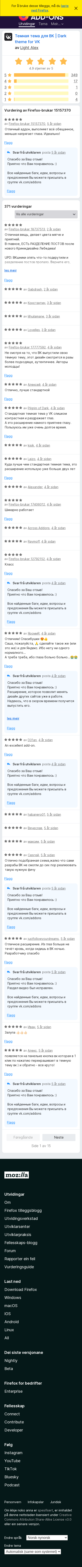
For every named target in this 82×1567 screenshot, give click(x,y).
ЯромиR (34, 633)
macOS (10, 1305)
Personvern (12, 1502)
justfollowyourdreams (43, 939)
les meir (10, 270)
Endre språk (13, 1538)
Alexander (35, 487)
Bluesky (11, 1477)
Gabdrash (35, 289)
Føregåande (23, 1137)
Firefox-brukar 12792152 (27, 559)
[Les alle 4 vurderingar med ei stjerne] (41, 99)
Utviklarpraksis (17, 1234)
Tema (42, 24)
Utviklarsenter (17, 1226)
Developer (13, 1430)
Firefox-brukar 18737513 (27, 229)
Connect (12, 1414)
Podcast (12, 1485)
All (6, 1338)
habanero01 (36, 814)
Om (7, 1202)
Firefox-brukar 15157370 (27, 124)
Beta (8, 1368)
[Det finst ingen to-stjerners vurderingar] (41, 93)
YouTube (12, 1460)
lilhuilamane (36, 316)
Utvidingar (27, 24)
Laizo (31, 459)
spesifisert (45, 1510)
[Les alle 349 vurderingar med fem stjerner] (41, 75)
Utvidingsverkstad (21, 1218)
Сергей (33, 855)
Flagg (8, 142)
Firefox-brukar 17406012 (27, 504)
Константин (36, 303)
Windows (12, 1297)
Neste (59, 1137)
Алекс (32, 1050)
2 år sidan (54, 229)
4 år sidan (54, 347)
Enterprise (13, 1391)
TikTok (10, 1469)
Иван (31, 1027)
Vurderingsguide (19, 1267)
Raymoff (34, 541)
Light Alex (29, 47)
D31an (32, 740)
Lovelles (34, 330)
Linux (9, 1330)
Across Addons (39, 528)
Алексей (34, 384)
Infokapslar (36, 1502)
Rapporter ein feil (19, 1258)
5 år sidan (54, 124)
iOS (7, 1313)
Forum (10, 1250)
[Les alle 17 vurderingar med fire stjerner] (41, 81)
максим (33, 841)
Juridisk (55, 1502)
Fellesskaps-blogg (20, 1242)
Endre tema (12, 1545)
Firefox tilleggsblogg (23, 1210)
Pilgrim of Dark (38, 408)
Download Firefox (20, 1289)
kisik (31, 445)
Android (11, 1321)
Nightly (10, 1360)
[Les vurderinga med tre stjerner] (41, 87)
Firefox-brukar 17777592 (27, 347)
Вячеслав (35, 828)
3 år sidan (54, 303)
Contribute (14, 1422)
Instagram (13, 1452)
